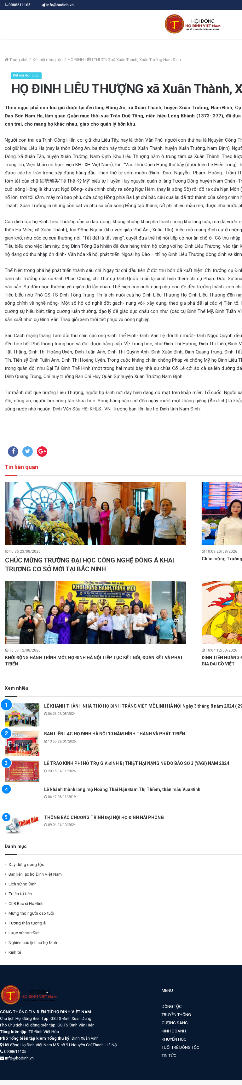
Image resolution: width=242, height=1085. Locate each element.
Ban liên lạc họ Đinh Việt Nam (35, 874)
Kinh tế (15, 952)
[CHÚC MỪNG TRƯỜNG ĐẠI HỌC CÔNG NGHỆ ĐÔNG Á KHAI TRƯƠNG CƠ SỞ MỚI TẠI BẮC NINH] (95, 513)
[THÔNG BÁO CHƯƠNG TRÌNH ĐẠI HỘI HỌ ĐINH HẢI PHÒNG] (22, 824)
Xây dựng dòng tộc (26, 864)
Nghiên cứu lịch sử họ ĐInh (33, 942)
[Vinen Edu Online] (30, 1005)
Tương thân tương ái (27, 922)
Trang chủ (18, 59)
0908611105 (20, 5)
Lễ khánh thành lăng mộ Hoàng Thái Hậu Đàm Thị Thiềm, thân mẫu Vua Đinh (122, 789)
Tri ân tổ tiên (20, 893)
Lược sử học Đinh (25, 932)
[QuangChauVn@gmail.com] (194, 24)
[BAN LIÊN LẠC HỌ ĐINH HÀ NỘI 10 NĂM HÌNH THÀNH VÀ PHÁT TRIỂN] (22, 743)
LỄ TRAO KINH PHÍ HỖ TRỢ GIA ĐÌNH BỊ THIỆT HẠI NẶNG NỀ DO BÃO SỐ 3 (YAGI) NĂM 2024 (136, 763)
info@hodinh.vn (59, 5)
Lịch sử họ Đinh (23, 883)
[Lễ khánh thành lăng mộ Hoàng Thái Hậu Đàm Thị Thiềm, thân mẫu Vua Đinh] (22, 798)
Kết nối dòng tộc (47, 59)
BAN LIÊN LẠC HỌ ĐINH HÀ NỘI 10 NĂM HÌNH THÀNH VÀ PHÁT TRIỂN (114, 733)
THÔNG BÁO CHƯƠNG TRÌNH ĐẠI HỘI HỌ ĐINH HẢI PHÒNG (104, 817)
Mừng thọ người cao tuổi (31, 913)
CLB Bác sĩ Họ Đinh (26, 903)
